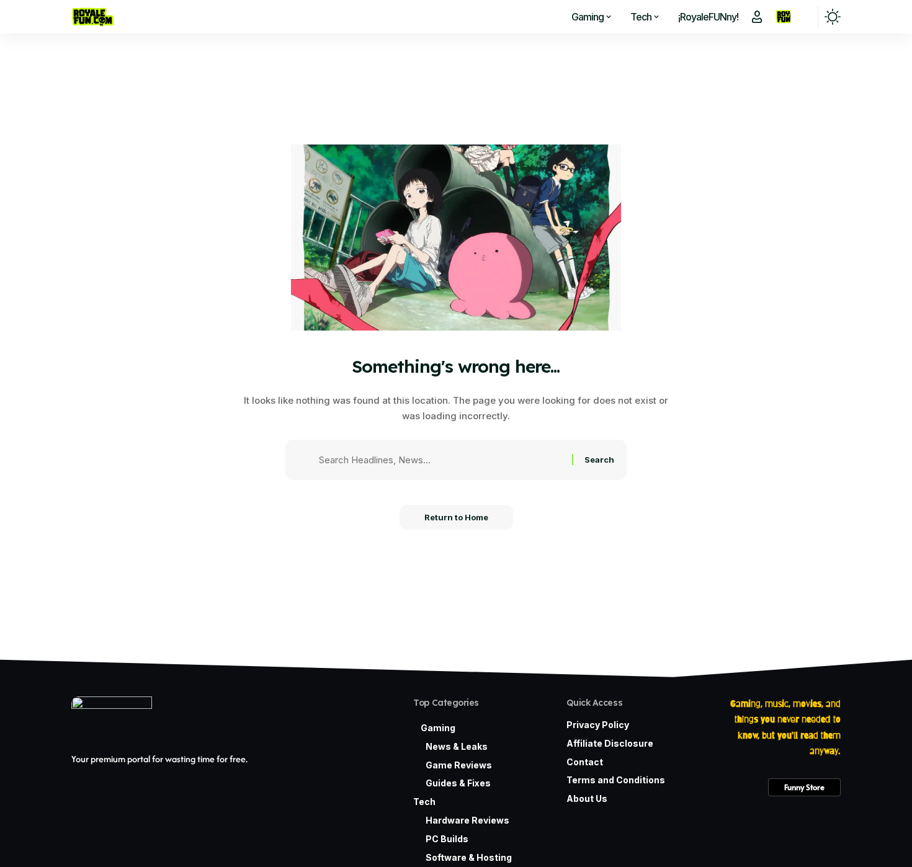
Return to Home (456, 517)
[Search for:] (441, 460)
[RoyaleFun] (93, 17)
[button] (757, 17)
